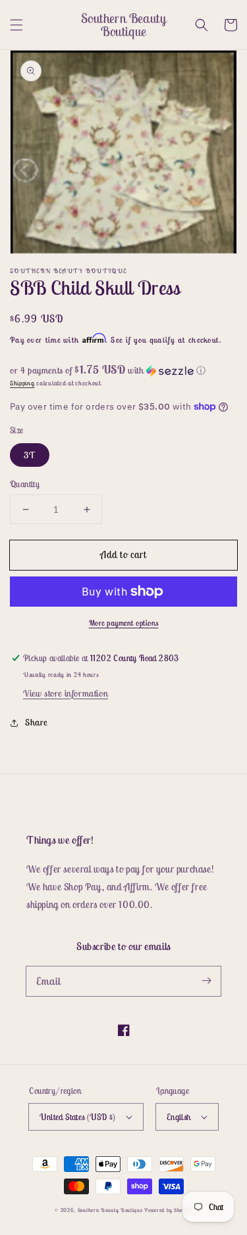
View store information (65, 693)
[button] (16, 25)
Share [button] (36, 722)
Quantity (25, 484)
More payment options (124, 623)
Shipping (22, 383)
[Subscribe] (206, 980)
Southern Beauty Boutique (110, 1210)
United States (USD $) (77, 1117)
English (179, 1117)
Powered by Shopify (168, 1210)
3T (30, 455)
